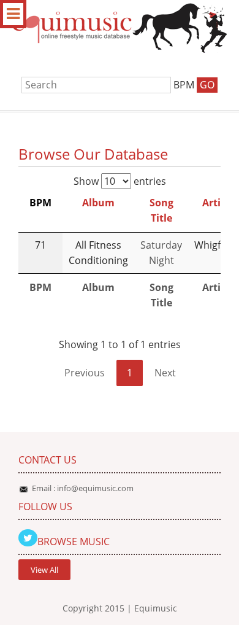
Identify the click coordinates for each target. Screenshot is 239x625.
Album (98, 202)
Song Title (161, 210)
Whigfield (215, 245)
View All (44, 569)
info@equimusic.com (95, 488)
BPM (40, 202)
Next (165, 372)
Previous (84, 372)
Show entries (120, 181)
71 (40, 245)
